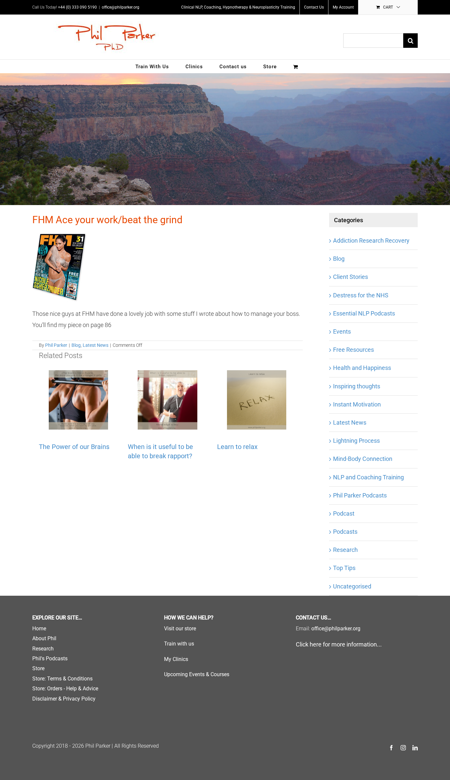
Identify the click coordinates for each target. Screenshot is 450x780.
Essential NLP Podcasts (364, 313)
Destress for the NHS (360, 295)
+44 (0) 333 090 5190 (77, 7)
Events (342, 331)
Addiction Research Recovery (371, 240)
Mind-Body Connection (362, 458)
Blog (76, 345)
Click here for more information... (339, 644)
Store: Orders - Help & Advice (65, 688)
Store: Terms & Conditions (62, 678)
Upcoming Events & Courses (196, 674)
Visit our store (180, 628)
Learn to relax (237, 447)
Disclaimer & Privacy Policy (64, 699)
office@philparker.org (120, 7)
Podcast (343, 513)
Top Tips (344, 567)
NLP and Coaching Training (368, 477)
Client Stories (350, 276)
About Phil (44, 638)
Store (38, 668)
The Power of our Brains (74, 447)
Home (39, 628)
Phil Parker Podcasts (360, 495)
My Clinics (176, 659)
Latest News (95, 345)
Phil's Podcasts (50, 658)
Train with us (179, 644)
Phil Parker (56, 345)
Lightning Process (356, 440)
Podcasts (345, 531)
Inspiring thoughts (356, 386)
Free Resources (353, 349)
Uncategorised (352, 586)
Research (345, 549)
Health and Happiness (362, 367)
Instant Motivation (357, 404)
